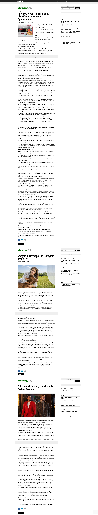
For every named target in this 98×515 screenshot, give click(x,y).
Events (37, 1)
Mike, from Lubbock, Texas (37, 469)
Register (66, 1)
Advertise (72, 1)
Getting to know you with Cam (37, 474)
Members (48, 1)
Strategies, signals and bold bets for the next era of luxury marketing (70, 43)
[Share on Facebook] (19, 240)
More (54, 1)
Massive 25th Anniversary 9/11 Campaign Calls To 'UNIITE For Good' (69, 29)
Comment (21, 243)
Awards (42, 1)
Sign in (61, 1)
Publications (31, 1)
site (21, 236)
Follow (77, 1)
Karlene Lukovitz (22, 22)
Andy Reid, (47, 480)
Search (57, 1)
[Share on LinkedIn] (22, 240)
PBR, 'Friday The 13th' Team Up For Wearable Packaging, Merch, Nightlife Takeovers (70, 32)
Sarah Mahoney (22, 261)
